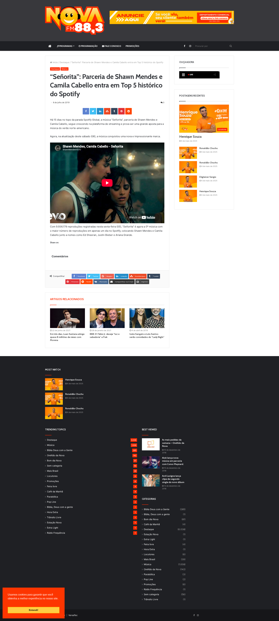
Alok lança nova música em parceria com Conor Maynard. (173, 461)
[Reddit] (128, 111)
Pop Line (51, 502)
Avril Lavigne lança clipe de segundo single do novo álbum (173, 479)
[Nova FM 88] (75, 20)
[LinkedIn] (100, 111)
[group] (172, 17)
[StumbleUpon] (107, 111)
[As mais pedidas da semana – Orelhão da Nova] (151, 444)
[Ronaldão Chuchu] (188, 153)
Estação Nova (54, 522)
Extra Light (52, 527)
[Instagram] (190, 46)
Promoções (132, 46)
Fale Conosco (112, 46)
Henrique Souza (190, 137)
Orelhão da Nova (55, 455)
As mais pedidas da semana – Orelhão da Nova (173, 442)
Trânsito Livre (54, 517)
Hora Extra (52, 512)
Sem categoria (54, 465)
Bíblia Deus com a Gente (59, 450)
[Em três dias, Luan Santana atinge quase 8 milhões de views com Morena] (67, 318)
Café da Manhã (55, 491)
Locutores (52, 476)
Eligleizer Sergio (207, 176)
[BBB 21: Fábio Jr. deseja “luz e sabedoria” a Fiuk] (107, 318)
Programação (89, 46)
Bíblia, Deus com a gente (60, 507)
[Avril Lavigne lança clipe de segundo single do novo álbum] (151, 480)
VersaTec (73, 615)
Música (64, 69)
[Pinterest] (121, 111)
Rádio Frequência (56, 533)
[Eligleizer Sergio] (188, 181)
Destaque (64, 62)
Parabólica (52, 496)
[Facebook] (184, 46)
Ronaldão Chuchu (208, 148)
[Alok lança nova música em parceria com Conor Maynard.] (151, 462)
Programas (65, 46)
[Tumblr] (114, 111)
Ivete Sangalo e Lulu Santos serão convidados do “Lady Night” (146, 336)
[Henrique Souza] (188, 196)
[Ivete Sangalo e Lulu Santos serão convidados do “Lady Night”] (146, 318)
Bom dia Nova (54, 460)
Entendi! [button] (33, 610)
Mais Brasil (52, 471)
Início (55, 62)
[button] (8, 602)
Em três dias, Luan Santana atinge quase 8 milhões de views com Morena (67, 337)
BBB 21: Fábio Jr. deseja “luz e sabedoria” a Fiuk (104, 336)
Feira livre (52, 486)
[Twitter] (93, 111)
